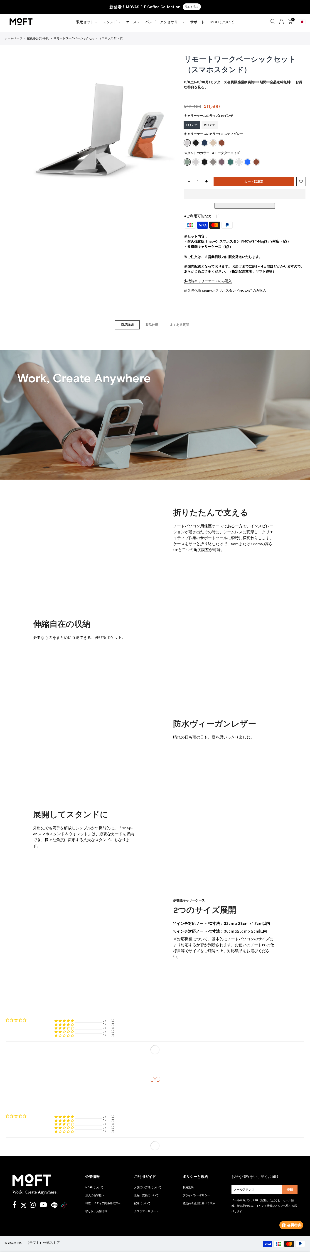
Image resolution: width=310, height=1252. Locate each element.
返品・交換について (146, 1195)
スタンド (110, 22)
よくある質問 (179, 325)
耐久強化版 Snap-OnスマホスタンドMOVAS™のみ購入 (225, 290)
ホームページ (13, 38)
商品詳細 (127, 325)
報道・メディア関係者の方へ (103, 1203)
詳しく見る (192, 6)
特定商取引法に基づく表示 (199, 1203)
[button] (244, 194)
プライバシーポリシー (196, 1195)
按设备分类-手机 (38, 38)
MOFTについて (222, 22)
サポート (197, 22)
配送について (142, 1203)
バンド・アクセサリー (163, 22)
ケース (131, 22)
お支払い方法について (147, 1187)
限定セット (85, 22)
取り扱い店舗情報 (96, 1211)
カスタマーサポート (146, 1211)
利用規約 (188, 1187)
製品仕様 (151, 325)
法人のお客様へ (94, 1195)
